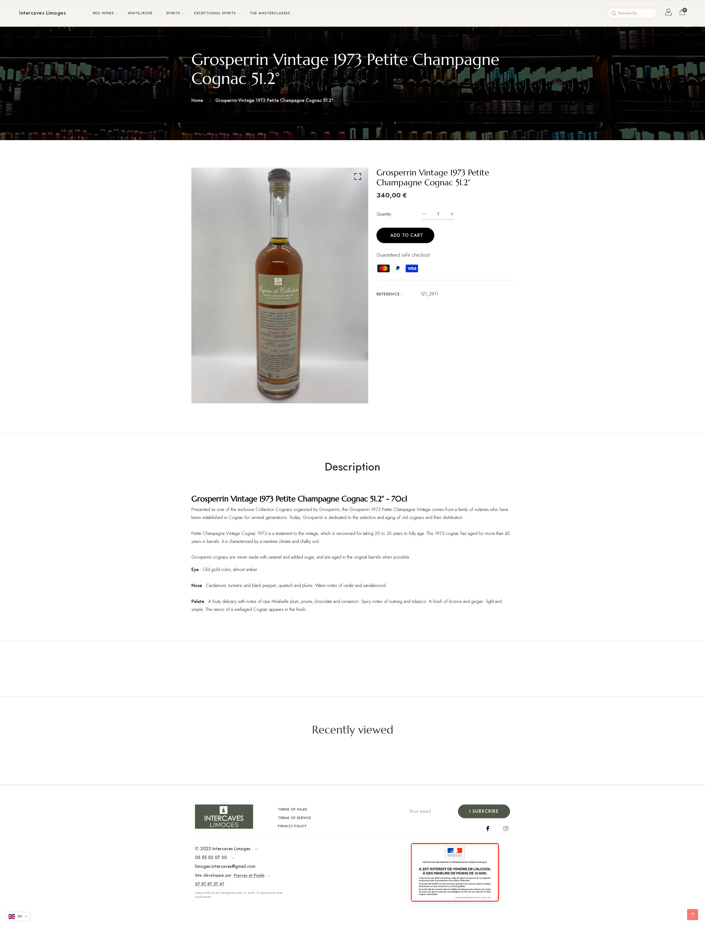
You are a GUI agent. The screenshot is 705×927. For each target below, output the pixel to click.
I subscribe (484, 811)
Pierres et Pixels (249, 875)
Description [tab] (352, 466)
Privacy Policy (292, 826)
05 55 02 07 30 (211, 857)
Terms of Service (294, 817)
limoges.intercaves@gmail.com (225, 866)
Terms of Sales (292, 809)
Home (197, 100)
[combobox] (632, 13)
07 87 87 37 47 (209, 884)
